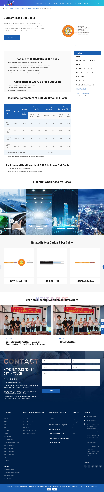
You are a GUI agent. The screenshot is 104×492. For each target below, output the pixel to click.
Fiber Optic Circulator (9, 451)
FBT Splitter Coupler (8, 419)
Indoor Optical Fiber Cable (32, 8)
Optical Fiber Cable (19, 8)
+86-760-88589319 (11, 379)
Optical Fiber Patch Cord (29, 416)
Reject (49, 489)
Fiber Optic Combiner (9, 454)
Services (78, 3)
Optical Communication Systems (11, 472)
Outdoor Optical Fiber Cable (83, 96)
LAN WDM (6, 433)
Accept (54, 489)
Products (39, 3)
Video (73, 427)
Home (7, 8)
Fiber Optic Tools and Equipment (85, 85)
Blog (73, 419)
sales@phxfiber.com (14, 382)
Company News (76, 422)
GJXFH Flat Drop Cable (52, 281)
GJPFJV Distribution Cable (18, 281)
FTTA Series (79, 65)
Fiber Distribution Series (82, 81)
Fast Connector (7, 436)
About (55, 3)
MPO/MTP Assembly (53, 419)
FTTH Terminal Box (8, 439)
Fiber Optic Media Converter (30, 430)
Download (74, 430)
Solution (48, 3)
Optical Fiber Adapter (28, 422)
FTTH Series (79, 57)
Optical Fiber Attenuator (29, 424)
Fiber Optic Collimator (9, 445)
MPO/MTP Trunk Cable (54, 416)
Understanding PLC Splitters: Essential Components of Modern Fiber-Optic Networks (25, 343)
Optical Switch (7, 460)
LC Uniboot (26, 427)
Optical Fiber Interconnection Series (86, 61)
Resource (69, 3)
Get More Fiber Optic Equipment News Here (52, 300)
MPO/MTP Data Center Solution (84, 69)
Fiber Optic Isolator (8, 448)
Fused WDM (6, 430)
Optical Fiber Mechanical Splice (11, 442)
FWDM (5, 457)
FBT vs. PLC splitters (67, 342)
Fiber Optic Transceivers (29, 433)
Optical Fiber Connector (29, 419)
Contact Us (87, 3)
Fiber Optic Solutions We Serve (52, 182)
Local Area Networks (9, 475)
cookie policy (87, 486)
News (62, 3)
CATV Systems (7, 478)
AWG (5, 427)
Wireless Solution (80, 77)
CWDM (5, 422)
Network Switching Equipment (84, 73)
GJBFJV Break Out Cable (45, 8)
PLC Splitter (6, 416)
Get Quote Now (11, 38)
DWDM (5, 424)
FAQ (73, 424)
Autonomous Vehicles (9, 469)
